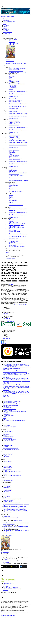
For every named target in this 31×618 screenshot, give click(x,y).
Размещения (12, 152)
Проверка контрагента (14, 231)
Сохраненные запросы (14, 226)
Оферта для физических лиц (10, 508)
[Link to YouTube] (4, 572)
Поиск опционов (13, 136)
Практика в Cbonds (8, 500)
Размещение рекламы (8, 583)
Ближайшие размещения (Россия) (17, 72)
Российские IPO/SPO (14, 101)
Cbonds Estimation (7, 407)
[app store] (5, 567)
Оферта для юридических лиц (10, 509)
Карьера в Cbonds (7, 501)
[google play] (14, 567)
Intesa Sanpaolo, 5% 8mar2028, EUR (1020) (17, 304)
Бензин (11, 197)
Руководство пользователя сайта (11, 502)
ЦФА (4, 24)
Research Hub (12, 40)
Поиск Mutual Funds (14, 125)
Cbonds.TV (3, 343)
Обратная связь (7, 584)
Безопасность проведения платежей (12, 499)
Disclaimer (5, 590)
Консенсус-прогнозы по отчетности (18, 208)
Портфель (5, 18)
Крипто (6, 28)
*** (4, 313)
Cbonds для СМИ (13, 43)
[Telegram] (3, 342)
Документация (12, 245)
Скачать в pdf (21, 508)
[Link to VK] (4, 573)
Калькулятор (6, 516)
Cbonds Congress (18, 520)
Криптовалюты (13, 171)
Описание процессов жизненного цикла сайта (14, 506)
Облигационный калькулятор (16, 225)
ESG (10, 78)
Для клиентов (6, 496)
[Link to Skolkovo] (8, 581)
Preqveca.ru (6, 562)
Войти (2, 16)
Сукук (10, 80)
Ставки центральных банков (16, 175)
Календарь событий (14, 150)
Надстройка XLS (7, 32)
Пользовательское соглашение (10, 587)
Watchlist (5, 30)
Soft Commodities (13, 200)
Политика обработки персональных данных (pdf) (15, 510)
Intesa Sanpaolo (10, 321)
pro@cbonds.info (5, 552)
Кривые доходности (8, 22)
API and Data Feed (13, 241)
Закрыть (3, 35)
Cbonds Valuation (7, 410)
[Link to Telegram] (4, 570)
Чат (10, 228)
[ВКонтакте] (1, 342)
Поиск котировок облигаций (16, 71)
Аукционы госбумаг (14, 155)
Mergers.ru (5, 559)
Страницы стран (13, 183)
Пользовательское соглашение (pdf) (12, 588)
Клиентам (5, 586)
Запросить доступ (10, 258)
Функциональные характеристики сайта (13, 504)
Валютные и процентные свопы (17, 140)
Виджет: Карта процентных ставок (12, 475)
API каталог (12, 242)
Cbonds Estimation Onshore (9, 409)
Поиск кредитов (13, 111)
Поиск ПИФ (12, 123)
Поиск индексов (13, 170)
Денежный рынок (13, 156)
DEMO (8, 252)
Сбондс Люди (6, 33)
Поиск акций (12, 98)
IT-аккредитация (7, 511)
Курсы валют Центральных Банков (17, 172)
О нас (4, 497)
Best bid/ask (6, 25)
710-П (4, 455)
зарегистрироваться (12, 612)
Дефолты (11, 151)
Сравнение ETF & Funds (15, 122)
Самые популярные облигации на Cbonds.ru (14, 420)
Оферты (11, 154)
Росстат (11, 186)
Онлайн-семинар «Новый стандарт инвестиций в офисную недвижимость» (15, 527)
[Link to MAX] (4, 575)
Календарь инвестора (14, 159)
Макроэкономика (13, 185)
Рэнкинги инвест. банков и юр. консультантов (14, 411)
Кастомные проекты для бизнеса (17, 246)
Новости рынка (13, 39)
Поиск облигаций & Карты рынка (17, 68)
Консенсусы (6, 20)
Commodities (12, 198)
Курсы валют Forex (14, 174)
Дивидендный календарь (15, 100)
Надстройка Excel (7, 445)
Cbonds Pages (12, 86)
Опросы (11, 89)
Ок (1, 611)
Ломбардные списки (14, 81)
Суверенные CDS (13, 137)
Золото (5, 26)
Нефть (10, 196)
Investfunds (6, 555)
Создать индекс (7, 469)
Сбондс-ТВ (6, 29)
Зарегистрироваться (9, 16)
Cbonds (11, 284)
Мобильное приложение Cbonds (17, 223)
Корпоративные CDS (14, 139)
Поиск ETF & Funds (14, 121)
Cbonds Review (7, 487)
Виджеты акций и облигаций (16, 227)
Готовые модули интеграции (16, 243)
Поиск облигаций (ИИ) (9, 21)
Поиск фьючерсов (14, 135)
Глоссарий (11, 44)
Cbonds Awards (13, 87)
